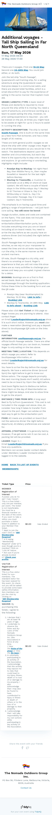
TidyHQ (38, 812)
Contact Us (26, 788)
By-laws (15, 653)
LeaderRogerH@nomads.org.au (28, 319)
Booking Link (15, 300)
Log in (46, 4)
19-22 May (38, 67)
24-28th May (21, 70)
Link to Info (34, 297)
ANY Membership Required (11, 535)
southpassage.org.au (29, 338)
